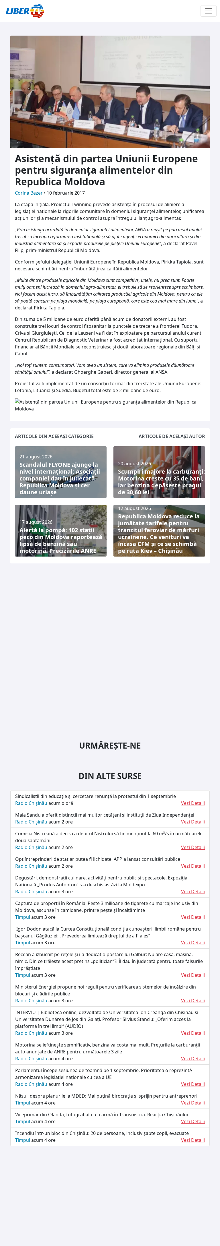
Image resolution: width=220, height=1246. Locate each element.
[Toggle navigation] (209, 11)
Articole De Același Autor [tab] (172, 436)
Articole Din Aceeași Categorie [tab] (54, 436)
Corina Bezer (29, 193)
